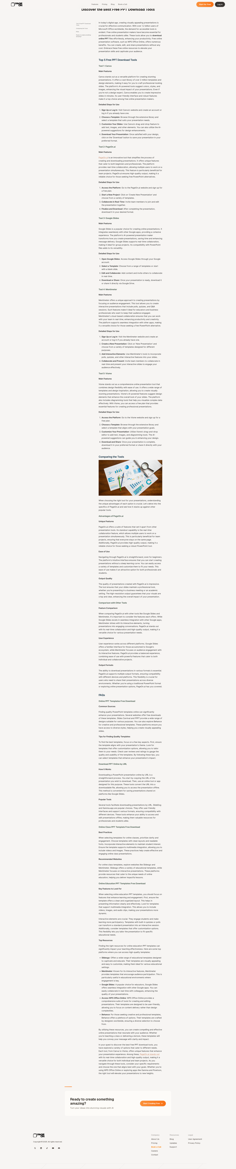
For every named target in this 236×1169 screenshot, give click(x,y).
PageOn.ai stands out (149, 1054)
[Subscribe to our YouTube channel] (53, 1148)
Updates (173, 1143)
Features (95, 4)
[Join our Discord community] (59, 1148)
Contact (154, 1155)
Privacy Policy (194, 1143)
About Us (155, 1139)
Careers (154, 1151)
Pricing (104, 4)
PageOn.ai (103, 157)
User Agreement (195, 1139)
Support (173, 1147)
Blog (112, 4)
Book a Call (122, 4)
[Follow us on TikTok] (47, 1148)
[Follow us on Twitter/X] (35, 1148)
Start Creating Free (151, 1103)
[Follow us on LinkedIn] (41, 1148)
